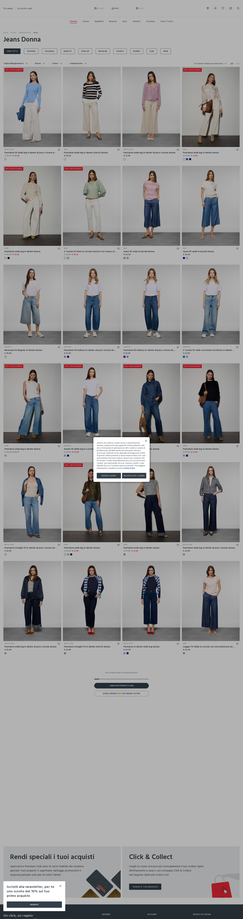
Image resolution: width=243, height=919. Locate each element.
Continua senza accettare (146, 441)
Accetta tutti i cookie (134, 475)
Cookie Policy (129, 468)
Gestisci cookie (109, 475)
